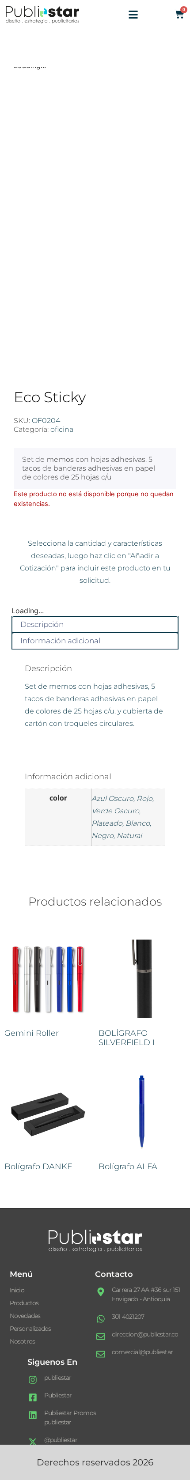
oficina (61, 429)
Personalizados (30, 1329)
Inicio (17, 1290)
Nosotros (22, 1341)
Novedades (25, 1316)
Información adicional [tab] (60, 640)
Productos (24, 1303)
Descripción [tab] (42, 624)
